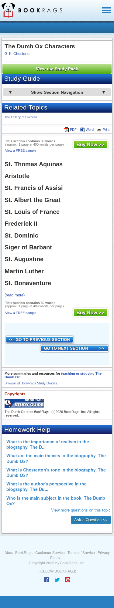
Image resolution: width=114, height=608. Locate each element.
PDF (73, 129)
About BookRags (19, 552)
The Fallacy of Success (21, 117)
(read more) (15, 295)
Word (90, 129)
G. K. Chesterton (18, 54)
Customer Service (50, 552)
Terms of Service (81, 552)
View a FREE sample (20, 150)
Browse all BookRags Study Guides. (31, 383)
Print (106, 129)
